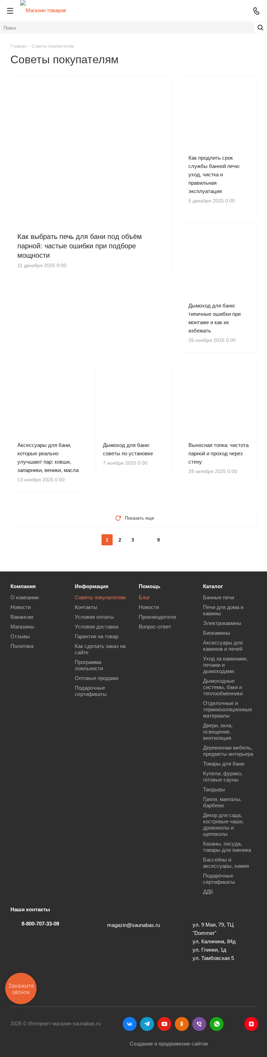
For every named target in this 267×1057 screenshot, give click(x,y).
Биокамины (216, 633)
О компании (24, 597)
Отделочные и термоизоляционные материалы (227, 709)
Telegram (147, 1024)
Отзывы (20, 636)
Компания (23, 586)
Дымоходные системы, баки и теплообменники (223, 687)
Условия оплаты (94, 617)
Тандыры (214, 789)
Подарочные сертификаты (91, 691)
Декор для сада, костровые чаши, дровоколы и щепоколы (223, 824)
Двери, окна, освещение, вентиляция (218, 731)
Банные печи (218, 597)
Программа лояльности (89, 665)
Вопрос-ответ (155, 627)
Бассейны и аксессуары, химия (226, 863)
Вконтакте (130, 1024)
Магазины (22, 627)
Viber (199, 1024)
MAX (234, 1024)
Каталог (213, 586)
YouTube (164, 1024)
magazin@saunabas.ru (133, 925)
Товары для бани (223, 764)
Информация (91, 586)
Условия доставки (96, 627)
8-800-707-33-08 (40, 924)
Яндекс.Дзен (251, 1024)
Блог (144, 597)
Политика (21, 646)
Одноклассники (182, 1024)
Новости (20, 607)
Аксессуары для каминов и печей (223, 646)
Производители (157, 617)
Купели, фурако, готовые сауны (222, 776)
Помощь (149, 586)
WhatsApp (217, 1024)
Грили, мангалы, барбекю (222, 802)
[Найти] (260, 27)
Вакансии (21, 617)
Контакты (86, 607)
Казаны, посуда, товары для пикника (227, 847)
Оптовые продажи (96, 678)
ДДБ (208, 892)
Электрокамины (222, 623)
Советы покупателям (100, 597)
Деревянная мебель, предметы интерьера (228, 751)
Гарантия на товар (96, 636)
